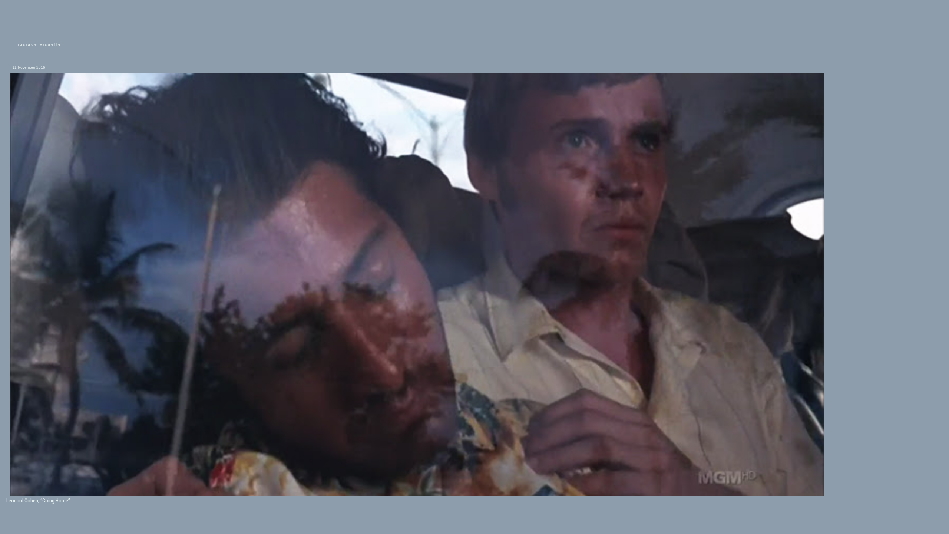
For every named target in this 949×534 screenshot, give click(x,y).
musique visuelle (39, 44)
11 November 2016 (29, 67)
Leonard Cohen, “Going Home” (38, 501)
